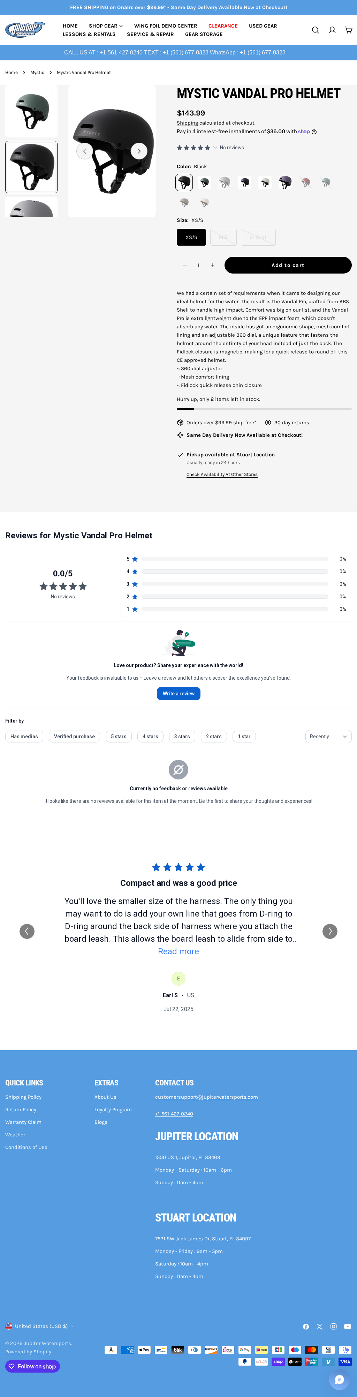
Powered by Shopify (28, 1352)
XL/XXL (263, 240)
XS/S (191, 237)
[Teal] (325, 182)
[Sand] (204, 202)
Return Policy (20, 1109)
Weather (15, 1134)
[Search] (315, 30)
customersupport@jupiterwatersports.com (206, 1097)
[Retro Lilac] (285, 182)
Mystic (37, 72)
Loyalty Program (113, 1109)
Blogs (100, 1122)
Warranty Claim (23, 1122)
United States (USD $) (41, 1326)
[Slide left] (84, 151)
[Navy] (244, 182)
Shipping (187, 123)
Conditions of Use (26, 1147)
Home (11, 72)
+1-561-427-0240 (174, 1114)
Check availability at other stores (222, 474)
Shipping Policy (23, 1097)
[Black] (184, 182)
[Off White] (265, 182)
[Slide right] (139, 151)
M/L (228, 240)
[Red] (305, 182)
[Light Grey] (224, 182)
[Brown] (184, 202)
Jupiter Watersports (47, 1343)
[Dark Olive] (204, 182)
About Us (105, 1097)
